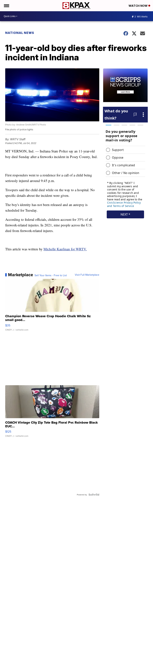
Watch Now (138, 5)
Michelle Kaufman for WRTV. (65, 249)
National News (19, 33)
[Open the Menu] (6, 5)
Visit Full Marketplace (87, 274)
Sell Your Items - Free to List (51, 275)
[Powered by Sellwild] (93, 494)
